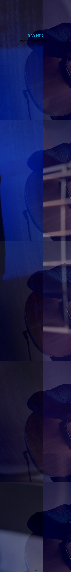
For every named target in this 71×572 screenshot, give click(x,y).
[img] (35, 286)
